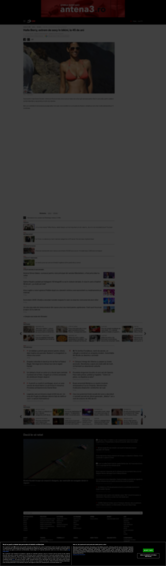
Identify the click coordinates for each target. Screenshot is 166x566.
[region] (83, 554)
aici (13, 559)
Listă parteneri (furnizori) (79, 554)
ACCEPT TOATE (148, 550)
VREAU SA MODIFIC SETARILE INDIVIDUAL (148, 555)
